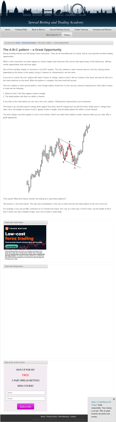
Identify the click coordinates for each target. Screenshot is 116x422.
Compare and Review (102, 30)
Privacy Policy (51, 417)
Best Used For (52, 35)
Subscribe (25, 406)
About (43, 417)
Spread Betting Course (60, 30)
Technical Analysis (29, 43)
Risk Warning (63, 417)
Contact (73, 417)
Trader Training (81, 30)
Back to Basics (38, 30)
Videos (67, 35)
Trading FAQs (21, 30)
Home (7, 30)
